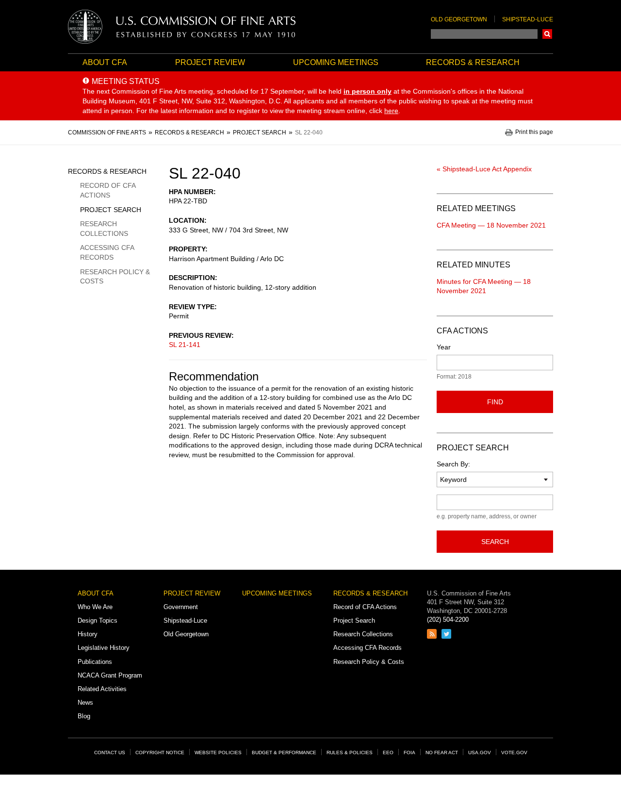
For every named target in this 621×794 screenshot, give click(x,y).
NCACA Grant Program (110, 675)
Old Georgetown (459, 19)
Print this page (534, 132)
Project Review (210, 62)
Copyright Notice (159, 752)
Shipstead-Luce (527, 19)
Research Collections (104, 228)
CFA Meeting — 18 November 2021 (491, 225)
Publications (95, 661)
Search (547, 34)
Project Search (110, 210)
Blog (84, 716)
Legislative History (104, 647)
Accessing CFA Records (107, 252)
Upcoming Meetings (335, 62)
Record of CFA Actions (107, 190)
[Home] (182, 27)
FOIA (409, 752)
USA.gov (479, 752)
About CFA (104, 62)
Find (495, 402)
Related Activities (102, 689)
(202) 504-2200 (448, 619)
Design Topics (97, 620)
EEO (388, 752)
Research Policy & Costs (115, 276)
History (88, 634)
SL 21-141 (184, 344)
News (85, 702)
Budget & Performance (284, 752)
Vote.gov (514, 752)
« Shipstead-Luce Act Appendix (484, 169)
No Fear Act (441, 752)
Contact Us (109, 752)
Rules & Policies (350, 752)
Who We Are (95, 607)
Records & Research (473, 62)
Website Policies (218, 752)
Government (180, 607)
